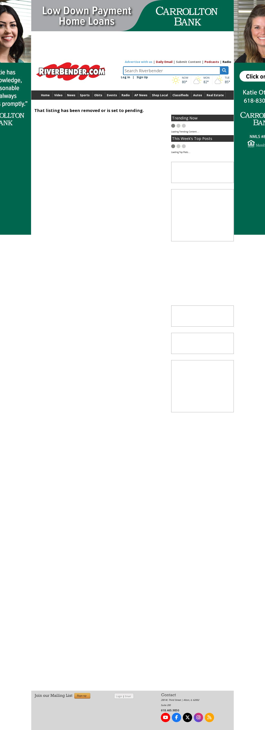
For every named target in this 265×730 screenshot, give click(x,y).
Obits (98, 95)
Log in (125, 77)
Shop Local (160, 95)
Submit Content (188, 62)
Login (119, 696)
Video (58, 95)
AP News (140, 95)
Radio (227, 62)
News (71, 95)
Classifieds (180, 95)
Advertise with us (138, 62)
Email (128, 696)
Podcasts (212, 62)
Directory (133, 104)
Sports (85, 95)
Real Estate (215, 95)
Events (112, 95)
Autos (197, 95)
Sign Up (142, 77)
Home (45, 95)
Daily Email (164, 62)
